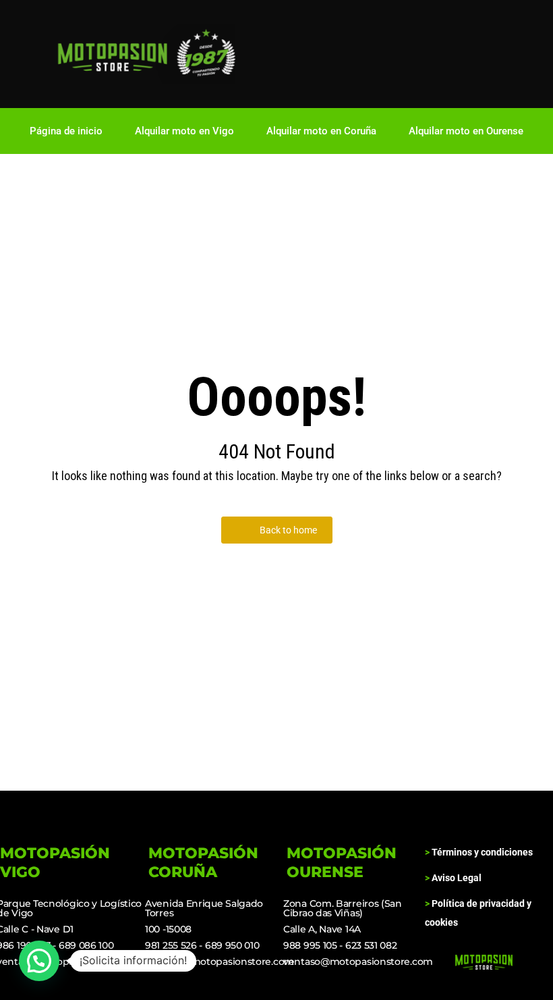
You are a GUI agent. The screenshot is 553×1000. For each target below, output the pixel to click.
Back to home (288, 530)
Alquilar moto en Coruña (321, 131)
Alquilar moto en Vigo (184, 131)
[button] (39, 961)
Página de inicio (66, 131)
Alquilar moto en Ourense (466, 131)
